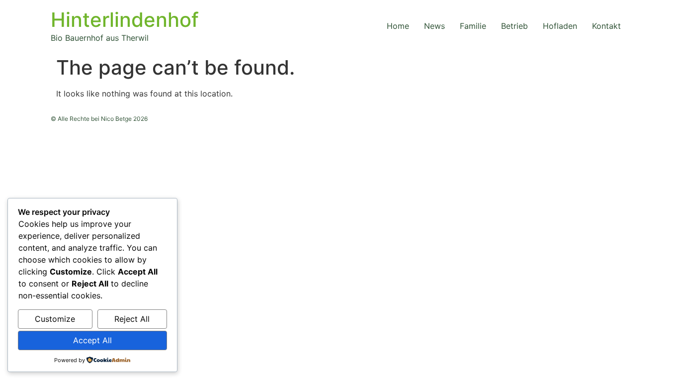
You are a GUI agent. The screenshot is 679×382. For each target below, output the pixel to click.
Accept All (92, 340)
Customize (55, 319)
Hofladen (560, 26)
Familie (473, 26)
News (434, 26)
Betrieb (514, 26)
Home (398, 26)
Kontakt (606, 26)
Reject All (132, 319)
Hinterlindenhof (125, 19)
